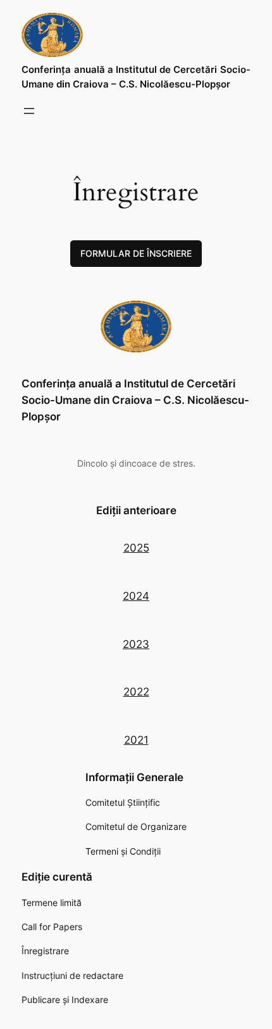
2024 (136, 596)
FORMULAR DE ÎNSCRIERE (136, 253)
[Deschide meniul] (29, 111)
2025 (136, 547)
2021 (136, 740)
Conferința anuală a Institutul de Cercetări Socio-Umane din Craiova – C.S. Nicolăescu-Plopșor (135, 400)
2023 (136, 644)
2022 (136, 691)
